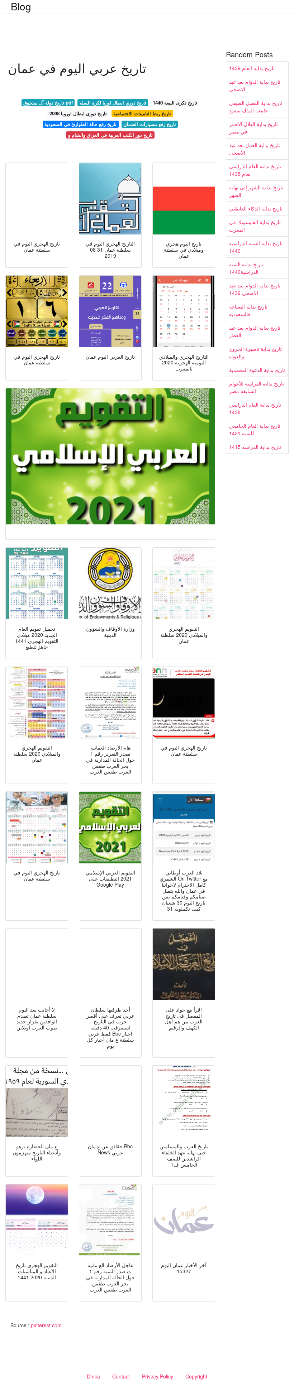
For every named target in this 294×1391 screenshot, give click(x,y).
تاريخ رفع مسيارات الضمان (149, 124)
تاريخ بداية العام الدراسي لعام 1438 (255, 170)
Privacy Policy (157, 1376)
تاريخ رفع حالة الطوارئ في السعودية (80, 124)
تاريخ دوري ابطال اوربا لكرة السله (113, 102)
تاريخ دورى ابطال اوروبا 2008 (78, 113)
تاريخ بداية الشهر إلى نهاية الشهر (256, 191)
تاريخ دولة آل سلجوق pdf (48, 102)
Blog (21, 6)
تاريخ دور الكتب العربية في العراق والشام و (110, 134)
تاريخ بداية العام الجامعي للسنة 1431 (254, 429)
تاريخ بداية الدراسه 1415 (255, 446)
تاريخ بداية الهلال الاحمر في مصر (253, 127)
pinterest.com (46, 1325)
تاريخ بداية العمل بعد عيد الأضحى (254, 148)
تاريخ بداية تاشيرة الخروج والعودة (255, 352)
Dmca (93, 1376)
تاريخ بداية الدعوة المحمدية (257, 369)
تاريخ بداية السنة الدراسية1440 (246, 268)
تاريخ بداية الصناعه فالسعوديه (248, 310)
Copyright (196, 1376)
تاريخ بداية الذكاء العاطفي (256, 208)
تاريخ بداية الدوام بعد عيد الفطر (254, 331)
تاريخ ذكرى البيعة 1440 (175, 102)
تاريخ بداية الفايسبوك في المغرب (255, 225)
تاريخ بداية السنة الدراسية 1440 (256, 246)
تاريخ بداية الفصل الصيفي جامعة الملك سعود (255, 106)
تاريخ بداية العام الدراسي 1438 (255, 408)
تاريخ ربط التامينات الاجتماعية (142, 113)
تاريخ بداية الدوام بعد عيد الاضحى (254, 85)
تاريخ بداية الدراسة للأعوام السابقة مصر (256, 387)
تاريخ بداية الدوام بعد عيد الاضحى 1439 (254, 289)
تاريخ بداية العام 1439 (252, 68)
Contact (121, 1376)
